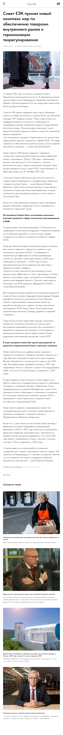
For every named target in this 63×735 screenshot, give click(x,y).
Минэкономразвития (31, 467)
